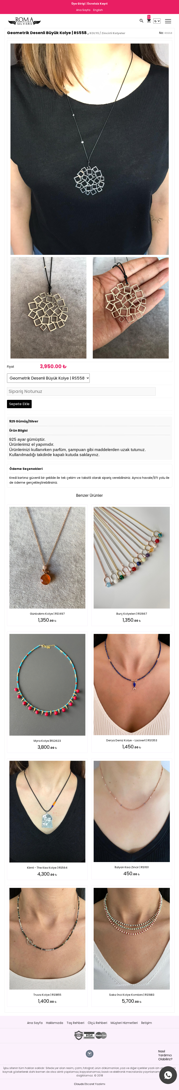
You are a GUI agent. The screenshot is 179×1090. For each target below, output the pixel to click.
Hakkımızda (54, 1023)
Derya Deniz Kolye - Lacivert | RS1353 (131, 740)
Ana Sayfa (83, 10)
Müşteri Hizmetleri (124, 1023)
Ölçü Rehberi (97, 1023)
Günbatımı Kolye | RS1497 (47, 614)
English (98, 10)
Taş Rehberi (75, 1023)
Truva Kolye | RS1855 (47, 995)
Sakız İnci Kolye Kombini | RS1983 (131, 995)
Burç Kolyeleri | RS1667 (131, 614)
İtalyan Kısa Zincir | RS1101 (132, 867)
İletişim (146, 1023)
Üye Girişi (78, 3)
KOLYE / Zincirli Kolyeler (107, 33)
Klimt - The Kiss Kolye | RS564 (47, 868)
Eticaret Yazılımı (94, 1084)
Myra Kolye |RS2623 (47, 741)
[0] (149, 21)
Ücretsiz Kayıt (97, 3)
